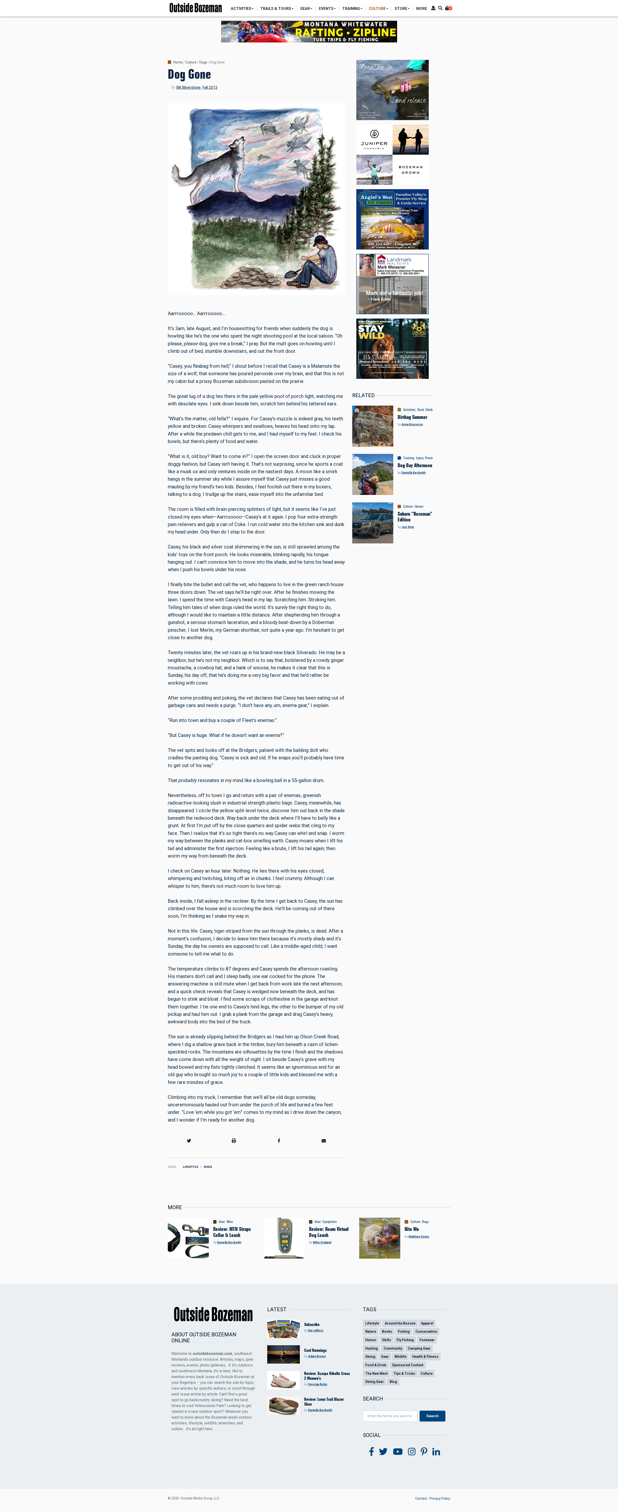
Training (408, 458)
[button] (189, 1141)
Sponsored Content (407, 1365)
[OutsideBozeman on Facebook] (371, 1451)
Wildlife (400, 1357)
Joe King (407, 527)
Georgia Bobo (317, 1384)
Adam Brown (317, 1356)
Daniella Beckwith (413, 472)
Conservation (426, 1331)
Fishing (404, 1331)
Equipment (330, 1222)
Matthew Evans (418, 1236)
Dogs (203, 62)
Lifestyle (190, 1167)
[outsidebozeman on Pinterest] (424, 1451)
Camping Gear (419, 1348)
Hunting (371, 1348)
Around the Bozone (400, 1323)
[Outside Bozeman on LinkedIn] (436, 1451)
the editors (315, 1330)
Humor (419, 506)
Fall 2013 (210, 87)
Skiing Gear (374, 1382)
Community (393, 1348)
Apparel (427, 1323)
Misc (230, 1222)
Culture (191, 62)
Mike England (322, 1242)
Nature (370, 1331)
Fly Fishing (405, 1340)
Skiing (370, 1357)
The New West (376, 1373)
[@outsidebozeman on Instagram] (412, 1451)
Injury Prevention (427, 458)
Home (178, 62)
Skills (386, 1340)
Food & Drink (375, 1365)
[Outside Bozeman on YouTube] (398, 1451)
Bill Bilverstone (188, 87)
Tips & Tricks (404, 1373)
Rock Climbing (427, 410)
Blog (393, 1382)
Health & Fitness (425, 1357)
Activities (409, 410)
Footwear (427, 1340)
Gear (222, 1222)
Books (387, 1331)
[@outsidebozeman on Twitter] (383, 1451)
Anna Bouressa (412, 424)
